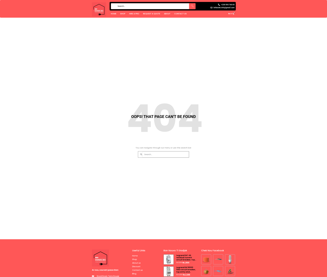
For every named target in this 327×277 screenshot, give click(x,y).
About (167, 13)
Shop (122, 13)
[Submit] (114, 6)
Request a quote (151, 13)
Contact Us (180, 13)
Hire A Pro (134, 13)
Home (113, 13)
